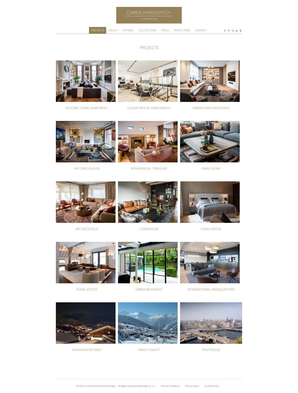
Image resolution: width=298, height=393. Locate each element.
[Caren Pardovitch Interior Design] (149, 8)
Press (165, 30)
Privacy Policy (192, 386)
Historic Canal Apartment (87, 108)
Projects (97, 30)
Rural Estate (86, 289)
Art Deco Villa (87, 229)
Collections (147, 30)
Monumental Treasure (149, 168)
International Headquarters (211, 289)
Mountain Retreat (87, 350)
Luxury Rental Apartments (148, 108)
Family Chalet (149, 350)
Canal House (211, 229)
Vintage (128, 30)
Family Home (211, 168)
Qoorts (151, 386)
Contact (201, 30)
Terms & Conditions (170, 386)
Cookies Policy (212, 386)
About (113, 30)
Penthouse (211, 350)
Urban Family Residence (211, 108)
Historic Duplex (87, 168)
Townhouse (149, 229)
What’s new (182, 30)
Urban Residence (148, 289)
